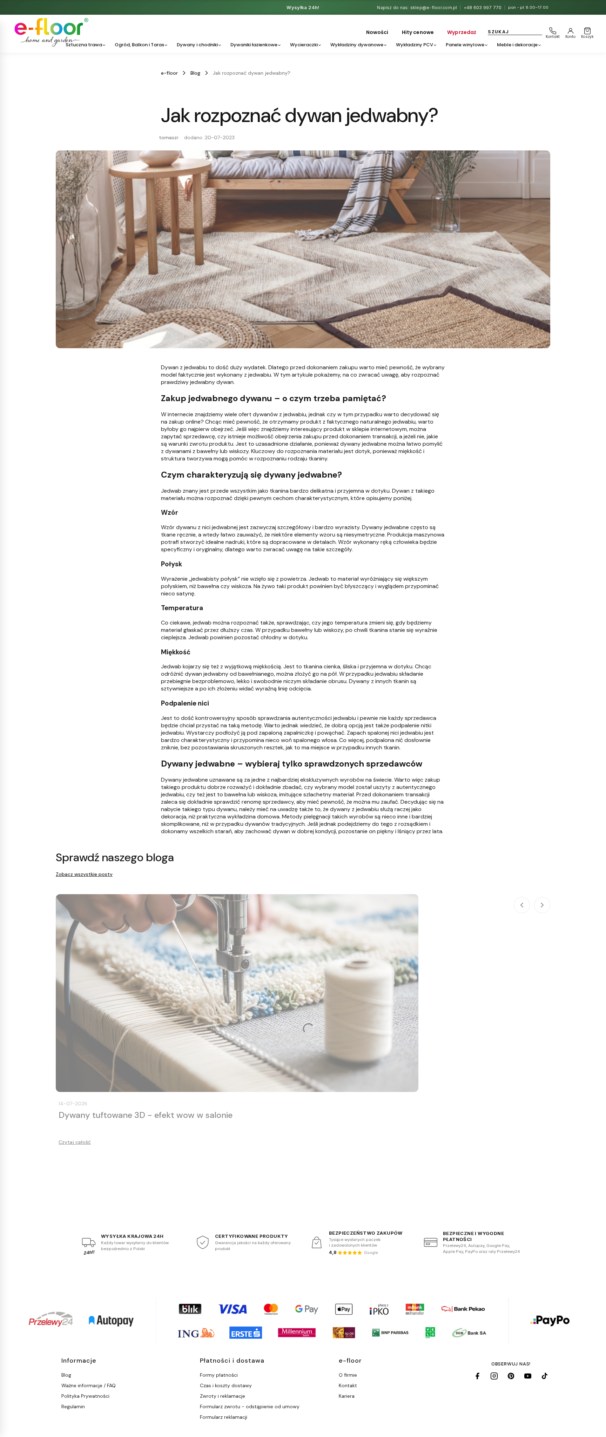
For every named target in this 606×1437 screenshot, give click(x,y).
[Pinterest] (511, 1376)
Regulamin (73, 1406)
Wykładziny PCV (414, 44)
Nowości (377, 32)
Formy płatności (219, 1375)
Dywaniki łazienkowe (253, 44)
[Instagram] (494, 1376)
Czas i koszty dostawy (226, 1385)
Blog (195, 73)
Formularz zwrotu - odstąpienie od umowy (249, 1406)
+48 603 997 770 (483, 7)
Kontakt (348, 1385)
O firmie (348, 1375)
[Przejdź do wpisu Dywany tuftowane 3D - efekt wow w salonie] (237, 993)
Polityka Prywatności (85, 1396)
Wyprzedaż (461, 32)
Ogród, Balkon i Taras (139, 44)
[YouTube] (527, 1376)
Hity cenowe (418, 32)
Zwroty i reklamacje (222, 1396)
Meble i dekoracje (517, 44)
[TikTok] (544, 1376)
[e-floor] (50, 32)
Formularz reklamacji (223, 1417)
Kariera (347, 1396)
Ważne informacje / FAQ (88, 1385)
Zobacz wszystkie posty (84, 874)
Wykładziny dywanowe (356, 44)
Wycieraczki (304, 44)
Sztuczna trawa (84, 44)
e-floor (169, 73)
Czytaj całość (75, 1142)
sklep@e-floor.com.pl (433, 7)
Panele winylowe (465, 44)
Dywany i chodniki (197, 44)
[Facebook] (477, 1376)
